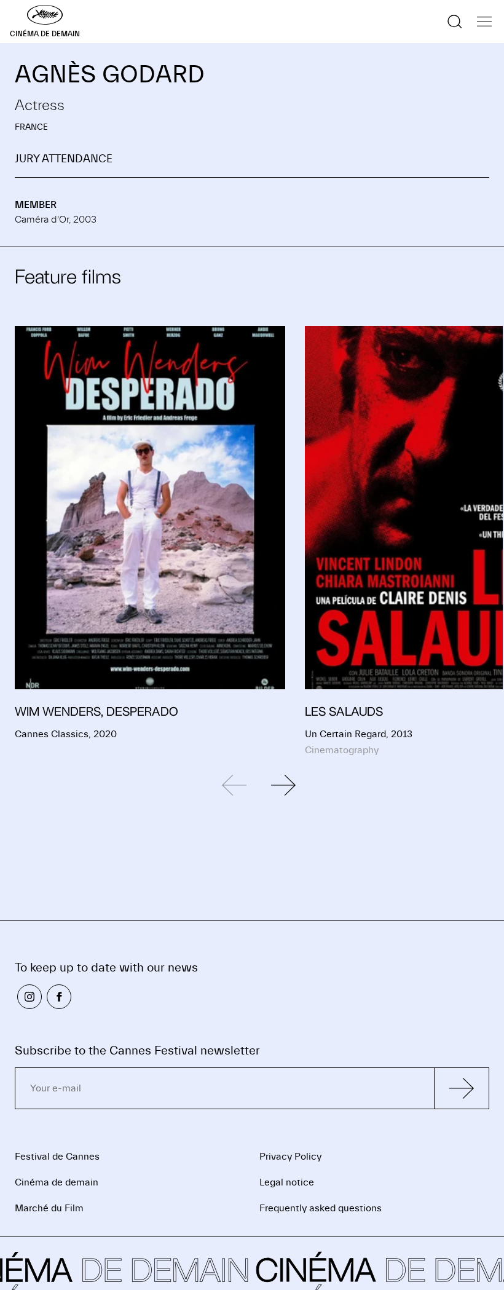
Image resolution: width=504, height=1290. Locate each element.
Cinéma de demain (56, 1182)
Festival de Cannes (57, 1156)
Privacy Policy (290, 1156)
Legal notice (286, 1182)
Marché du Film (49, 1208)
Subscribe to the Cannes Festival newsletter (137, 1050)
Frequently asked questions (320, 1208)
